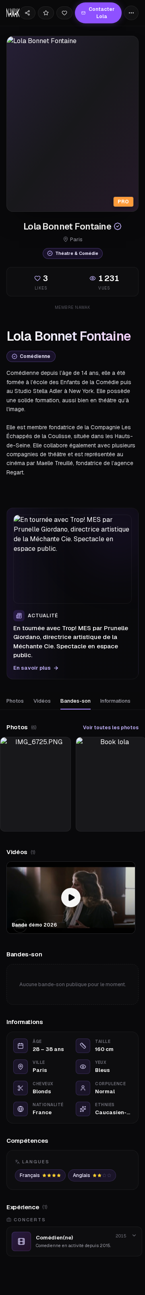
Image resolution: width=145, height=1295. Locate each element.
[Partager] (27, 12)
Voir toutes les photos (111, 727)
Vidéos (42, 700)
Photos (15, 700)
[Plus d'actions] (131, 13)
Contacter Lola (101, 13)
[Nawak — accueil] (12, 13)
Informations (115, 700)
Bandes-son (75, 700)
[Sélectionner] (46, 12)
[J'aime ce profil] (64, 12)
